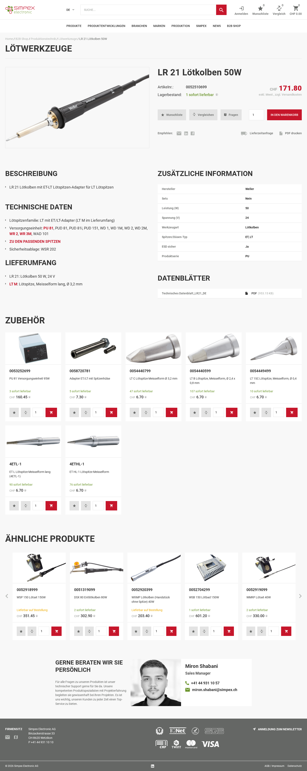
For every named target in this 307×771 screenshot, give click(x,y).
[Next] (300, 596)
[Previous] (6, 596)
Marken (159, 26)
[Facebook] (192, 133)
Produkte (73, 26)
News (217, 26)
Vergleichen (206, 114)
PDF (262, 293)
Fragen (233, 114)
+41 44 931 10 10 (42, 742)
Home (9, 39)
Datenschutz (295, 766)
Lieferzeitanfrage (261, 133)
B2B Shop (234, 26)
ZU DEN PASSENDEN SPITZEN (35, 241)
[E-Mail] (179, 133)
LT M (13, 284)
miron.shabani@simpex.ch (214, 689)
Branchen (139, 26)
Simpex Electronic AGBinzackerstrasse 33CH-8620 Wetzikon (42, 733)
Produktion (180, 26)
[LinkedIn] (186, 133)
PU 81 (48, 228)
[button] (172, 114)
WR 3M (26, 234)
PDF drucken (293, 133)
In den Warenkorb (284, 114)
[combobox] (148, 10)
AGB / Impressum (274, 766)
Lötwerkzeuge (67, 39)
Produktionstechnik (43, 39)
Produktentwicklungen (106, 26)
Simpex (201, 26)
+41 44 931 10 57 (205, 683)
